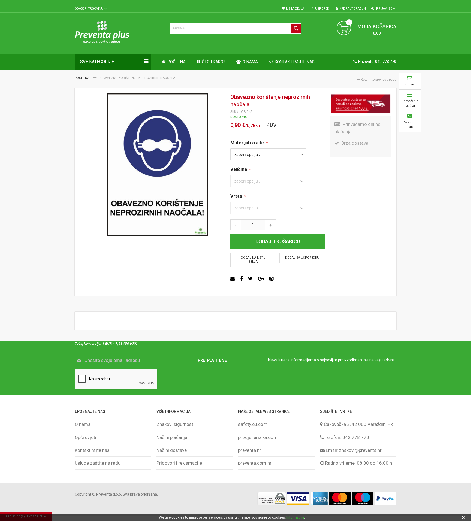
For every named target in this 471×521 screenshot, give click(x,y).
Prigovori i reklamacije (179, 463)
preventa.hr (249, 450)
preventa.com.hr (254, 463)
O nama (82, 424)
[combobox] (235, 28)
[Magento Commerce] (120, 33)
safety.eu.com (252, 424)
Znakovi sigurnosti (175, 424)
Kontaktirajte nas (92, 450)
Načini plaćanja (171, 437)
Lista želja (295, 8)
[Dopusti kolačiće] (463, 517)
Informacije (295, 517)
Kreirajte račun (352, 8)
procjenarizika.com (257, 437)
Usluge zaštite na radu (97, 463)
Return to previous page (378, 79)
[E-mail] (233, 278)
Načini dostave (171, 450)
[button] (91, 9)
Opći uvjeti (85, 437)
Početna (82, 78)
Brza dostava (354, 143)
